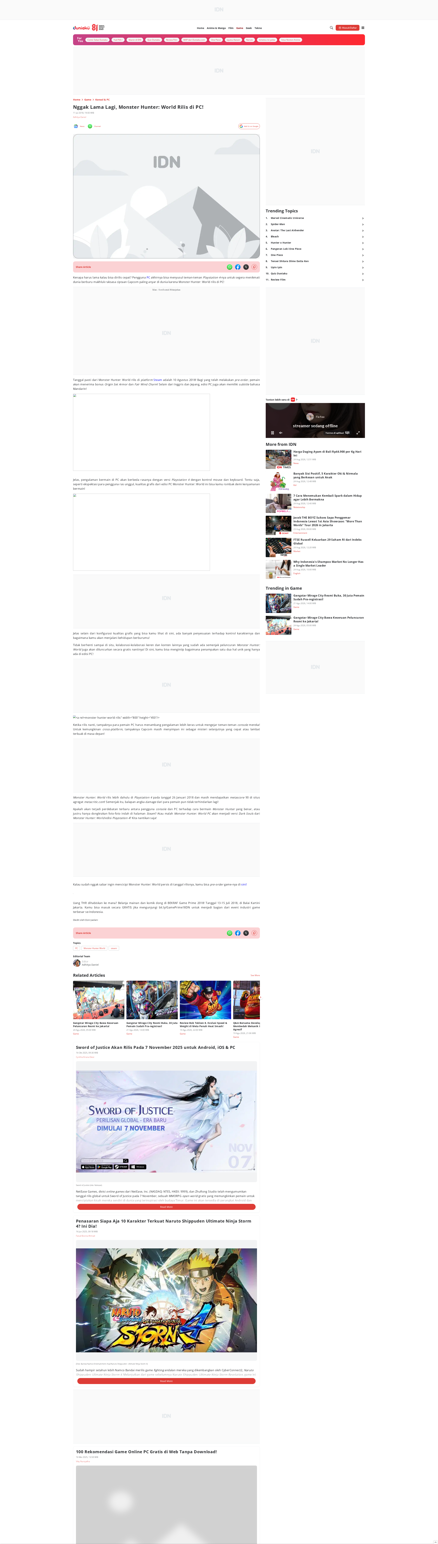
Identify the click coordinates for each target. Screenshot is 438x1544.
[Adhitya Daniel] (77, 963)
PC (148, 277)
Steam (157, 380)
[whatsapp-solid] (229, 267)
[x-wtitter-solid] (246, 267)
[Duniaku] (89, 28)
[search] (332, 28)
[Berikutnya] (261, 997)
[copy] (254, 267)
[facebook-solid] (238, 267)
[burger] (363, 28)
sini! (244, 884)
